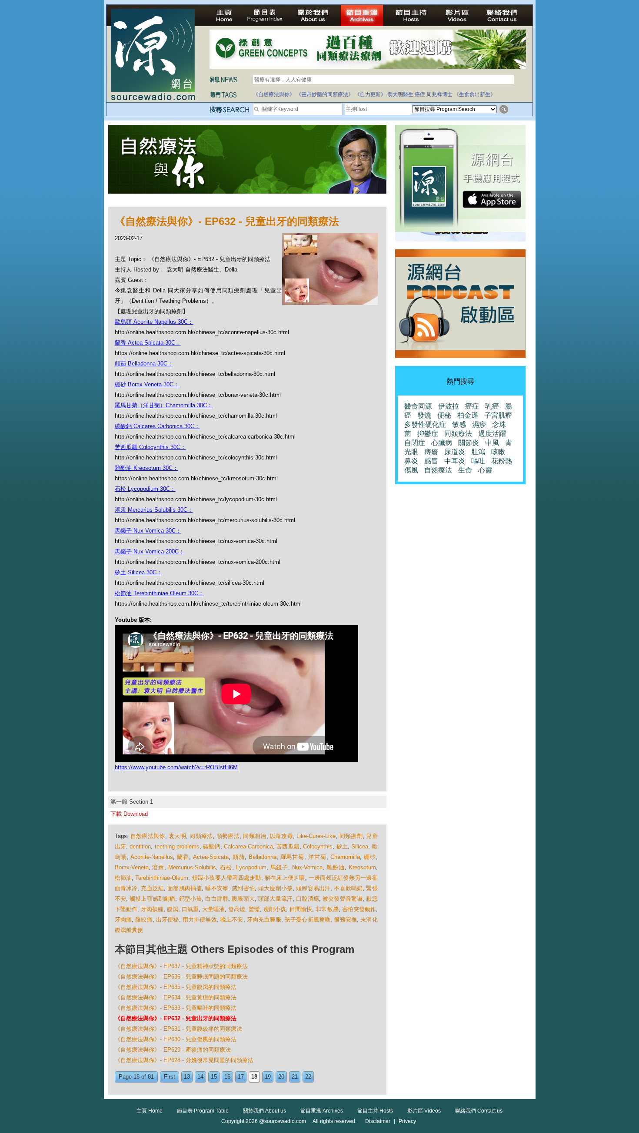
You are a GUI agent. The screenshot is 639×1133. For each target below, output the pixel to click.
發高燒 (236, 909)
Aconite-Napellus (151, 857)
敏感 (459, 424)
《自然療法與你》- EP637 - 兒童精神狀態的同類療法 (181, 966)
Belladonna (262, 857)
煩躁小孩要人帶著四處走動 (226, 878)
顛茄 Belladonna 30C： (144, 363)
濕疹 (479, 424)
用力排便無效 (200, 919)
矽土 (342, 846)
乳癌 (492, 406)
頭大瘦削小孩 (275, 888)
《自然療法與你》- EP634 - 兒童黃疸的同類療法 (175, 997)
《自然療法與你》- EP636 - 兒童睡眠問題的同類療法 (181, 976)
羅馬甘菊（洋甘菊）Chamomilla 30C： (164, 405)
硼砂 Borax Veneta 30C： (147, 384)
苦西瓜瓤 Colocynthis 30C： (150, 447)
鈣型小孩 (190, 898)
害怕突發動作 (359, 909)
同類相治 (254, 836)
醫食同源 (418, 406)
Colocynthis (318, 846)
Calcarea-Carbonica (248, 846)
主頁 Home (149, 1111)
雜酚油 (335, 867)
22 (308, 1076)
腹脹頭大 (243, 898)
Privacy (407, 1121)
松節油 (123, 878)
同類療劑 (351, 836)
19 (268, 1076)
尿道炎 (454, 452)
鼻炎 (411, 461)
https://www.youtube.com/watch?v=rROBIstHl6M (176, 767)
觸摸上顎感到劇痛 (152, 898)
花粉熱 (501, 461)
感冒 (431, 461)
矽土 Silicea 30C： (138, 572)
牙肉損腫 (152, 909)
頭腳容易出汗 (313, 888)
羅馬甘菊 (292, 857)
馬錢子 (279, 867)
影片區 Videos (424, 1111)
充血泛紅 (152, 888)
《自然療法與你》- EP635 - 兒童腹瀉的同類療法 (175, 987)
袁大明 (177, 836)
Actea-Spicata (211, 857)
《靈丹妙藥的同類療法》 (324, 94)
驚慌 (254, 909)
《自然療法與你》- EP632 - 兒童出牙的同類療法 (175, 1018)
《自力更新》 (370, 94)
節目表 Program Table (203, 1111)
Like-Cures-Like (316, 836)
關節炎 (468, 442)
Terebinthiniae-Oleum (161, 878)
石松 (226, 867)
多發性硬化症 (425, 424)
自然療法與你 (147, 836)
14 (200, 1076)
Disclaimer (377, 1121)
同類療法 (201, 836)
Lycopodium (251, 867)
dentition (140, 846)
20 (281, 1076)
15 (214, 1076)
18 (254, 1076)
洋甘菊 (317, 857)
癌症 (420, 94)
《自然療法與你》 (274, 94)
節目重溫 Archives (321, 1111)
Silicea (359, 846)
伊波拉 (448, 406)
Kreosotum (362, 867)
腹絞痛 (144, 919)
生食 (465, 470)
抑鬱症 (427, 433)
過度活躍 (492, 433)
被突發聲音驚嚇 (343, 898)
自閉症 (414, 442)
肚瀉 (478, 452)
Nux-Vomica (307, 867)
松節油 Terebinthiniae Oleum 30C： (159, 593)
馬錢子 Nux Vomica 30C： (148, 530)
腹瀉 (172, 909)
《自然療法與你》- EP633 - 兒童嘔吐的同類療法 (175, 1008)
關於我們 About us (264, 1111)
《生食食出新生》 (475, 94)
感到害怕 (243, 888)
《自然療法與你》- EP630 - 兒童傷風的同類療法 (175, 1039)
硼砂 (370, 857)
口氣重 (190, 909)
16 (227, 1076)
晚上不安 (231, 919)
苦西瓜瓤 (288, 846)
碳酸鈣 (211, 846)
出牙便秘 (167, 919)
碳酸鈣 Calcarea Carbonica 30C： (157, 426)
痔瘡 (431, 452)
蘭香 (183, 857)
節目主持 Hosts (375, 1111)
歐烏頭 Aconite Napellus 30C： (154, 321)
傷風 (411, 470)
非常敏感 (327, 909)
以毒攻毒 (281, 836)
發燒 (424, 415)
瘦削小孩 (274, 909)
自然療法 (438, 470)
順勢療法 (228, 836)
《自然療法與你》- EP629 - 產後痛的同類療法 (173, 1049)
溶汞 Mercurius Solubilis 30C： (154, 509)
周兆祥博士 (439, 94)
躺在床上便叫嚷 (285, 878)
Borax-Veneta (132, 867)
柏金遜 (467, 415)
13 (187, 1076)
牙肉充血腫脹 (264, 919)
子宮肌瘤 (498, 415)
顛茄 (239, 857)
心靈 (485, 470)
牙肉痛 (123, 919)
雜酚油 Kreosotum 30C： (146, 468)
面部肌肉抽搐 (184, 888)
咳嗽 (498, 452)
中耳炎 (454, 461)
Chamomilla (345, 857)
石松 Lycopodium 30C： (145, 489)
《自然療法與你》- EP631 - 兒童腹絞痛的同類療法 (178, 1029)
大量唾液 (213, 909)
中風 (492, 442)
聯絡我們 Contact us (479, 1111)
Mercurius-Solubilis (192, 867)
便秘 (444, 415)
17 (241, 1076)
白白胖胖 (216, 898)
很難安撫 (345, 919)
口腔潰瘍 (307, 898)
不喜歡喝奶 (348, 888)
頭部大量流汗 (275, 898)
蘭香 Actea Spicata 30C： (148, 342)
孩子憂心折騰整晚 (307, 919)
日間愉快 (301, 909)
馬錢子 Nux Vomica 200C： (149, 551)
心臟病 (441, 442)
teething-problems (177, 846)
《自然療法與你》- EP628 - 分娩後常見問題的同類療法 (184, 1060)
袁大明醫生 (400, 94)
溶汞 (158, 867)
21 (295, 1076)
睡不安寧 (216, 888)
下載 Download (129, 814)
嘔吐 (478, 461)
